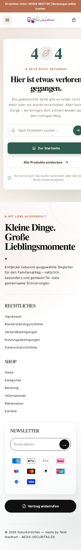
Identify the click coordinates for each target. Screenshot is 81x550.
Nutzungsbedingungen (22, 340)
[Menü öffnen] (7, 20)
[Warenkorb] (73, 20)
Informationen (15, 395)
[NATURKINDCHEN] (41, 20)
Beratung (12, 388)
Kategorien (13, 380)
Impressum (13, 316)
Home (9, 372)
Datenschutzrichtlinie (21, 347)
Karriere (11, 411)
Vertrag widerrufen (43, 506)
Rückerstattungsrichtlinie (24, 324)
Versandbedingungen (21, 332)
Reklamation (14, 403)
